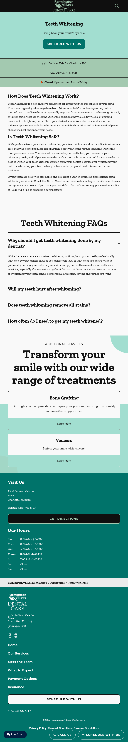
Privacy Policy (38, 728)
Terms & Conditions (60, 728)
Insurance (16, 687)
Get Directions (64, 518)
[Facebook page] (10, 635)
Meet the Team (20, 662)
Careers (79, 728)
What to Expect (21, 670)
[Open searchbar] (116, 5)
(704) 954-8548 (68, 72)
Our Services (18, 653)
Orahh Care (92, 728)
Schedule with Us (64, 44)
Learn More (64, 423)
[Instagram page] (16, 635)
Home (13, 645)
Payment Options (22, 679)
